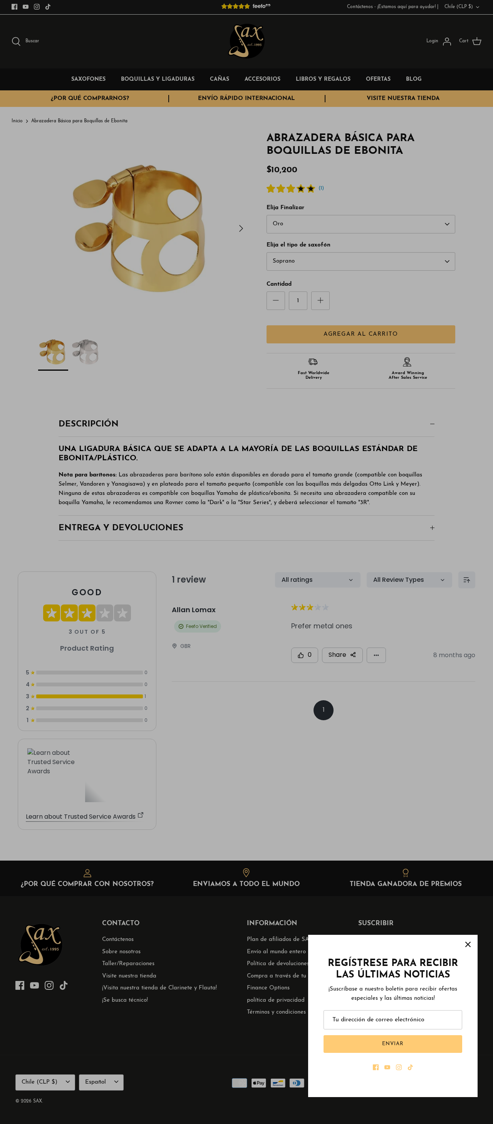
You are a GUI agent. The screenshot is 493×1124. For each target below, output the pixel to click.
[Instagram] (399, 1067)
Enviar (393, 1043)
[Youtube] (387, 1067)
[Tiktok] (410, 1067)
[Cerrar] (467, 944)
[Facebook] (376, 1067)
